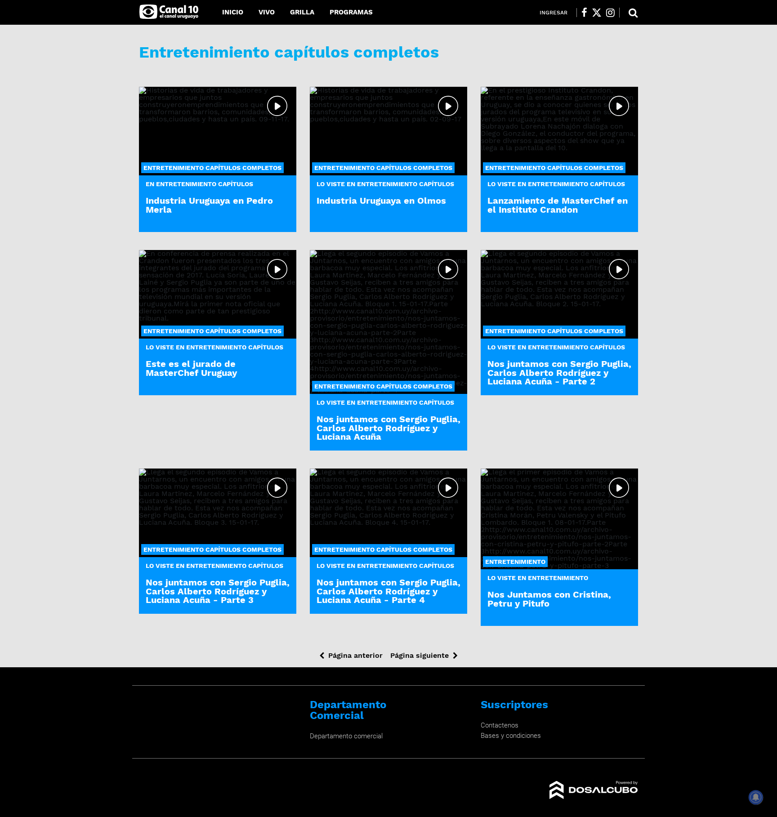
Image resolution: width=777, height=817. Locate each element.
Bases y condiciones (511, 736)
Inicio (232, 12)
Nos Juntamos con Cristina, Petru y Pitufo (549, 598)
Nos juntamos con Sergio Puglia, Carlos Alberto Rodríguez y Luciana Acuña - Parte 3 (218, 591)
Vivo (267, 12)
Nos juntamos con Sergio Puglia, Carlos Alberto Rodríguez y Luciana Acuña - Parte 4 (388, 591)
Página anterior (355, 655)
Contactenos (499, 725)
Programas (351, 12)
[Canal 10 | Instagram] (610, 13)
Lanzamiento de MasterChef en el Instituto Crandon (557, 204)
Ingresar (553, 12)
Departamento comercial (346, 736)
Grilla (302, 12)
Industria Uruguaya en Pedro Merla (209, 204)
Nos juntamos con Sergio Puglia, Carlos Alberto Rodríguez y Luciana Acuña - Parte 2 (559, 372)
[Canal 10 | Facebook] (584, 13)
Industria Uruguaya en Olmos (381, 200)
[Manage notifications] (756, 797)
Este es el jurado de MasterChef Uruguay (191, 368)
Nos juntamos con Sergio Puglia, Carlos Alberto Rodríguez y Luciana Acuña (388, 428)
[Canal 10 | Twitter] (596, 13)
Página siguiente (419, 655)
